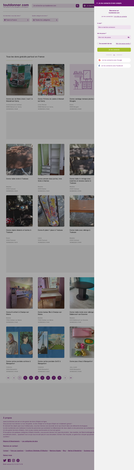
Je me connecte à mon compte (109, 3)
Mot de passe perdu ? (123, 43)
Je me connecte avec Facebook (112, 65)
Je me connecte (114, 50)
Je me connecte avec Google (112, 60)
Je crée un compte (120, 16)
